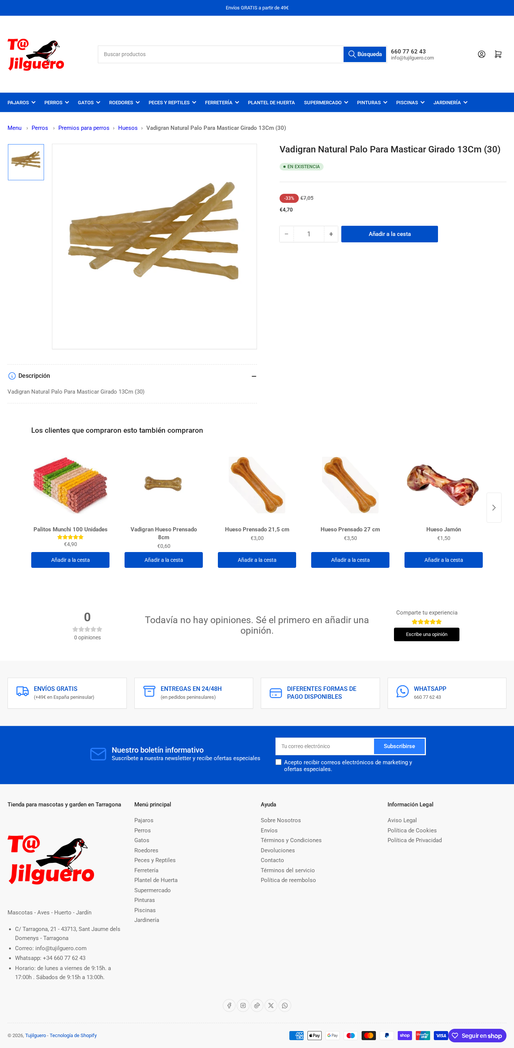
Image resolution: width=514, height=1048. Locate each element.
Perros (53, 102)
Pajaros (18, 102)
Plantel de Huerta (271, 102)
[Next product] (494, 508)
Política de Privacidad (415, 840)
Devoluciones (278, 850)
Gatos (86, 102)
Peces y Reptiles (169, 102)
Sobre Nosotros (281, 820)
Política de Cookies (412, 830)
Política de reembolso (288, 880)
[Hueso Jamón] (443, 485)
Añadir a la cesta (70, 560)
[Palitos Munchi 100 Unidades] (70, 485)
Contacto (272, 860)
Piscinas (407, 102)
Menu (14, 128)
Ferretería (219, 102)
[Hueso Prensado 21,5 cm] (257, 485)
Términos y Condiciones (291, 840)
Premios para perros (83, 128)
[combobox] (242, 54)
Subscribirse (399, 746)
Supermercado (323, 102)
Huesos (128, 128)
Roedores (121, 102)
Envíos (269, 830)
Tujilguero (35, 1035)
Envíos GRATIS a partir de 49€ (257, 8)
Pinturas (369, 102)
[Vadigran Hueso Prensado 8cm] (163, 485)
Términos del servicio (288, 870)
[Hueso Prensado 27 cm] (350, 485)
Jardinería (447, 102)
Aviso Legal (402, 820)
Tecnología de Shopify (73, 1035)
